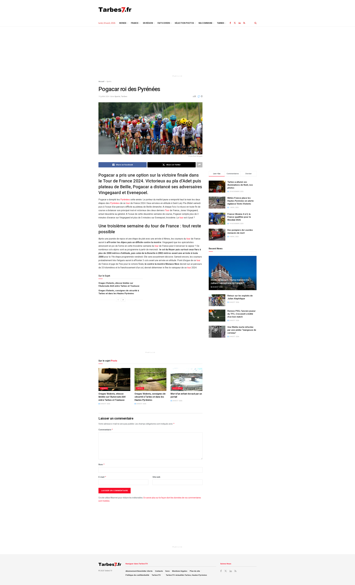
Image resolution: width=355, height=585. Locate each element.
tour (128, 203)
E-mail (102, 477)
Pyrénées (125, 199)
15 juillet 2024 (103, 96)
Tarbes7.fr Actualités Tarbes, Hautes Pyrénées (186, 575)
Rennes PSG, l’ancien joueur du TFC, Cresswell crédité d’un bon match (241, 314)
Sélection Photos (184, 23)
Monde (122, 23)
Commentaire (105, 429)
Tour (167, 210)
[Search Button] (255, 23)
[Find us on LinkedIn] (240, 23)
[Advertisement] (206, 9)
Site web (156, 477)
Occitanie (177, 388)
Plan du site (195, 571)
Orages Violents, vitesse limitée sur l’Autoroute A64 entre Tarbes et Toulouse (111, 396)
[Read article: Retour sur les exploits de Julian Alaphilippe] (217, 300)
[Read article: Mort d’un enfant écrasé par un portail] (186, 379)
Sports (108, 81)
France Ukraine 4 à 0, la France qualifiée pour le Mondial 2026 (239, 217)
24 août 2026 (105, 404)
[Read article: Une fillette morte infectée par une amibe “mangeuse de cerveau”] (217, 332)
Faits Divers (164, 23)
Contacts (159, 571)
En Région (148, 23)
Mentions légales (179, 571)
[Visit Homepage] (115, 9)
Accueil (101, 81)
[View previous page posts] (118, 300)
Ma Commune (205, 23)
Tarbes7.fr (156, 575)
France (134, 23)
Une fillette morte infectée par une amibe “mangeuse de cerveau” (241, 330)
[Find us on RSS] (244, 23)
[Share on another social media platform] (199, 164)
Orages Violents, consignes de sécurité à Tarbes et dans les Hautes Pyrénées (150, 396)
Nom (101, 464)
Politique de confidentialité (137, 575)
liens (167, 571)
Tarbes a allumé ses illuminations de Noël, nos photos (240, 185)
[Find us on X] (235, 23)
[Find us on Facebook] (230, 23)
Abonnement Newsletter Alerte (139, 571)
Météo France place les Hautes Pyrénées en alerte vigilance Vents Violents (240, 201)
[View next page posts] (123, 300)
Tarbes (124, 96)
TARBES (220, 23)
